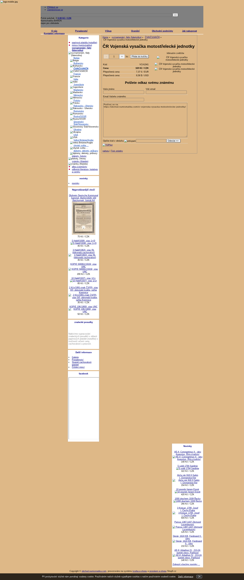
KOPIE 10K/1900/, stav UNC (83, 306)
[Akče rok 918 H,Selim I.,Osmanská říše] (188, 482)
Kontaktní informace (54, 33)
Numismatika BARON (51, 20)
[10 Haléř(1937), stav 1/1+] (83, 280)
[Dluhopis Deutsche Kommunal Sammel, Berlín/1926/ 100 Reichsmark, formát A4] (83, 234)
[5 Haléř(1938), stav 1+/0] (83, 243)
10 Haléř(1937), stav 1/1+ (83, 278)
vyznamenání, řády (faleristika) (81, 49)
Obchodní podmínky (162, 31)
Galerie (75, 357)
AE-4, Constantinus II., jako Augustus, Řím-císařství (187, 453)
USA (76, 135)
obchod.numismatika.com (94, 571)
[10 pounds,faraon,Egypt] (187, 492)
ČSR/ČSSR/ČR (81, 68)
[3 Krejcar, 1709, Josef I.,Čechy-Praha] (188, 515)
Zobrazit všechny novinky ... (186, 564)
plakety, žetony (79, 156)
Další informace (185, 576)
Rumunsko (79, 111)
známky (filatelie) (80, 161)
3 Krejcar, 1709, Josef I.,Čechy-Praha (187, 509)
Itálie (76, 79)
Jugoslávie (79, 84)
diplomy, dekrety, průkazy (86, 151)
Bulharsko (78, 63)
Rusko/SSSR (80, 116)
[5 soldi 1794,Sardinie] (187, 468)
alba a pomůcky (79, 166)
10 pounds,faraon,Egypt (187, 489)
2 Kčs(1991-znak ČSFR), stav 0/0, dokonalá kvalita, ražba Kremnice (83, 290)
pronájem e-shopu (157, 571)
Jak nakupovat (189, 31)
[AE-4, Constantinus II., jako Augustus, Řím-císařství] (188, 459)
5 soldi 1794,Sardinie (188, 466)
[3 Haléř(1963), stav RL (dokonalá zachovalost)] (83, 257)
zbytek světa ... (81, 145)
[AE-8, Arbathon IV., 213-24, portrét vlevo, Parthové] (188, 557)
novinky (75, 183)
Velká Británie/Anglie (83, 140)
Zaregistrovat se (55, 9)
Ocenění (135, 31)
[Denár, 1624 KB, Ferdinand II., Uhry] (188, 543)
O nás (54, 31)
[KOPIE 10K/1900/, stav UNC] (83, 311)
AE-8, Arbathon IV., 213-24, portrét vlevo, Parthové (187, 551)
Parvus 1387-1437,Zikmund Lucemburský (187, 523)
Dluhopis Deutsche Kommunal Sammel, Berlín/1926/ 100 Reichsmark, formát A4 (83, 198)
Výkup (108, 31)
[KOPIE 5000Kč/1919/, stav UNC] (83, 271)
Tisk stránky (117, 151)
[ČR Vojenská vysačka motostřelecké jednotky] (175, 58)
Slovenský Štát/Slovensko (81, 122)
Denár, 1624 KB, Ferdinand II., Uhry (187, 537)
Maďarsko (78, 90)
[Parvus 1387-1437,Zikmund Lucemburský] (188, 529)
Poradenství (81, 31)
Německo (78, 95)
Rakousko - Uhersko (83, 106)
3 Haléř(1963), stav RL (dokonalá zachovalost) (83, 251)
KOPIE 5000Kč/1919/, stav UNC (83, 265)
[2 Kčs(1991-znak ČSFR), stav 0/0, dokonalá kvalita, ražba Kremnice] (83, 300)
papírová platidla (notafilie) (84, 42)
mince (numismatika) (82, 45)
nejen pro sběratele (50, 23)
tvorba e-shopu (140, 571)
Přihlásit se (52, 7)
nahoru (106, 151)
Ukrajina (77, 129)
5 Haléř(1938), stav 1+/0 (83, 240)
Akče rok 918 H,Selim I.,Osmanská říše (187, 476)
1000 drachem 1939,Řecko (188, 498)
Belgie (77, 58)
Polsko (77, 100)
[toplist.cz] (108, 145)
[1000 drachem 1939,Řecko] (187, 501)
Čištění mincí (78, 367)
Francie (77, 74)
